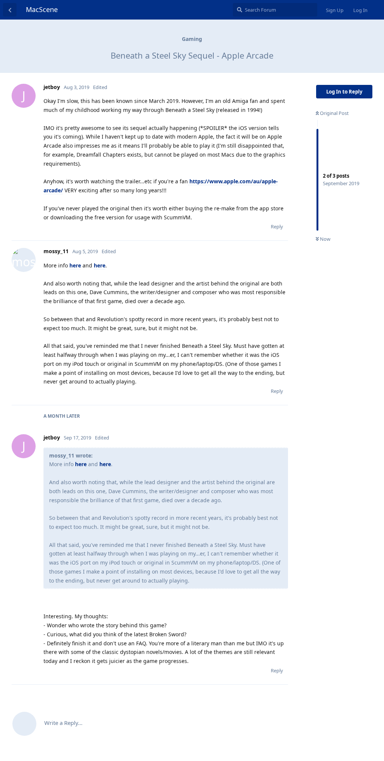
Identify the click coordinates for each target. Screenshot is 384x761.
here (75, 265)
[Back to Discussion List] (9, 10)
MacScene (42, 9)
